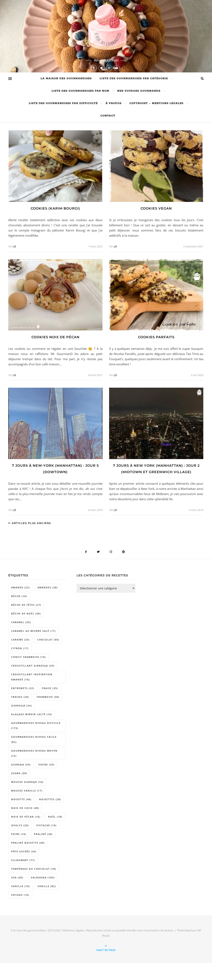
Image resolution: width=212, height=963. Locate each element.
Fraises (20, 696)
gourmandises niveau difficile (36, 725)
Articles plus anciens (31, 523)
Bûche (19, 596)
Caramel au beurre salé (33, 630)
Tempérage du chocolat (33, 868)
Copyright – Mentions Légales (156, 103)
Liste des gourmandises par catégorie (134, 78)
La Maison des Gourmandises (66, 78)
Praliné (43, 834)
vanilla (20, 886)
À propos (114, 103)
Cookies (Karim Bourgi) (55, 208)
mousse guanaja (27, 781)
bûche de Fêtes (26, 604)
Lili (14, 246)
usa (17, 877)
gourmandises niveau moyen (34, 753)
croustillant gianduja (32, 665)
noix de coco (25, 807)
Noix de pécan (25, 816)
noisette (21, 799)
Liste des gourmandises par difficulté (63, 103)
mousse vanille (26, 790)
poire (18, 834)
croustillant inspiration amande (32, 677)
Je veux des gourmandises (30, 930)
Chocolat (48, 639)
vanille (46, 886)
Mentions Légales (73, 930)
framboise (48, 696)
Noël (55, 816)
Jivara (19, 773)
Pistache (46, 825)
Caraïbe (20, 639)
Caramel (21, 622)
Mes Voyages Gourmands (138, 90)
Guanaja (21, 764)
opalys (20, 825)
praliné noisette (28, 842)
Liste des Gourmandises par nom (80, 90)
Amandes (47, 587)
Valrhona (43, 877)
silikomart (23, 860)
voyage (20, 894)
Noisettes (50, 799)
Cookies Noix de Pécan (55, 337)
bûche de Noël (26, 613)
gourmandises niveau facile (34, 739)
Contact (107, 115)
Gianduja (21, 705)
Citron (20, 648)
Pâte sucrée (23, 851)
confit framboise (28, 656)
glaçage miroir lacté (31, 714)
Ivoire (46, 764)
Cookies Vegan (156, 208)
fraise (50, 688)
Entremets (22, 688)
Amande (20, 587)
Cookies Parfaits (156, 337)
